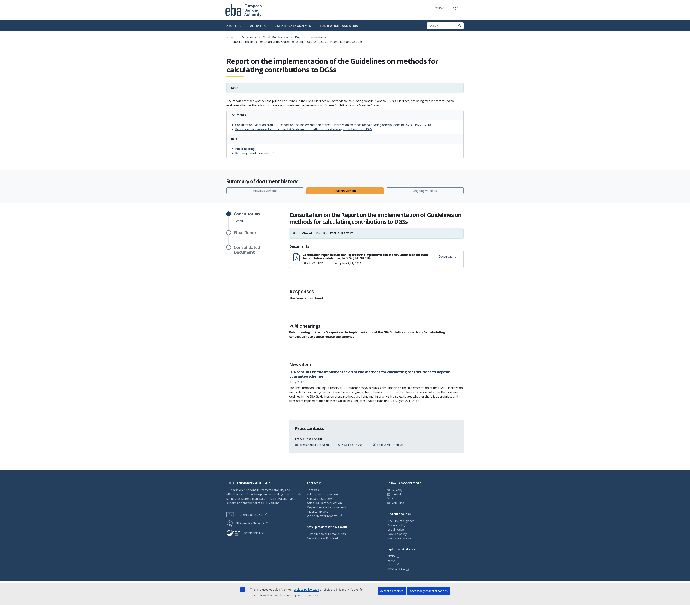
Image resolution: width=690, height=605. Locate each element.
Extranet (439, 8)
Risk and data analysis (293, 26)
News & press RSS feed (322, 538)
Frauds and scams (399, 538)
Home (230, 37)
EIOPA (391, 556)
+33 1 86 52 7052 (353, 445)
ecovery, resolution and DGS (256, 153)
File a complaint (317, 512)
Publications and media (339, 26)
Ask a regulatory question (324, 503)
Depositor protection (309, 37)
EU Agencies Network (249, 523)
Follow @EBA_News (390, 445)
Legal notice (395, 530)
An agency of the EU (249, 515)
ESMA (391, 561)
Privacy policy (396, 525)
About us (233, 26)
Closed (247, 217)
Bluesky (397, 490)
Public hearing (245, 149)
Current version (345, 191)
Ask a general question (322, 494)
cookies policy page (306, 589)
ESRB (390, 565)
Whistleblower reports (322, 516)
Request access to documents (326, 507)
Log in (455, 8)
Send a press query (320, 499)
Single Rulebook (274, 37)
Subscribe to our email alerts (326, 534)
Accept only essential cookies (429, 591)
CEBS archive (396, 569)
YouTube (398, 503)
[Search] (460, 25)
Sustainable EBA (253, 533)
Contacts (313, 490)
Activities (258, 26)
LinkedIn (397, 494)
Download (445, 256)
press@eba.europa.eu (314, 445)
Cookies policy (397, 534)
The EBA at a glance (400, 521)
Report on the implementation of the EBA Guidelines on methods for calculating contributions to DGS (303, 129)
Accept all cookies (391, 591)
